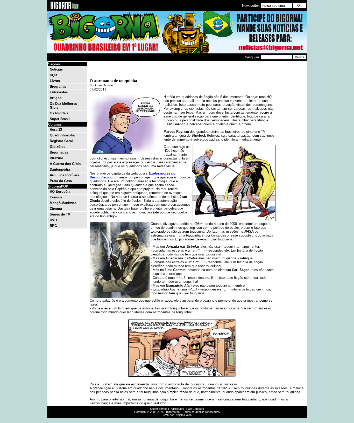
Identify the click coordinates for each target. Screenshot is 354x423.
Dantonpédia (60, 169)
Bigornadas (59, 152)
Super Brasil (60, 119)
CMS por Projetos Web (177, 415)
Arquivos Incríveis (64, 175)
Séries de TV (60, 214)
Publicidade (177, 408)
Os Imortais (59, 113)
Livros (55, 81)
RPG (53, 226)
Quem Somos (158, 408)
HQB (53, 75)
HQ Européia (60, 191)
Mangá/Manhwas (63, 203)
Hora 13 (56, 129)
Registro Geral (61, 141)
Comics (56, 197)
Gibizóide (57, 147)
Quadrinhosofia (62, 135)
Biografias (58, 86)
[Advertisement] (291, 139)
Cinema (56, 209)
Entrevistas (59, 92)
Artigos (55, 98)
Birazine (56, 158)
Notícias (56, 69)
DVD (53, 220)
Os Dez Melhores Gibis (63, 105)
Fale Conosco (195, 408)
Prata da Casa (61, 181)
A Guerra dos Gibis (65, 164)
